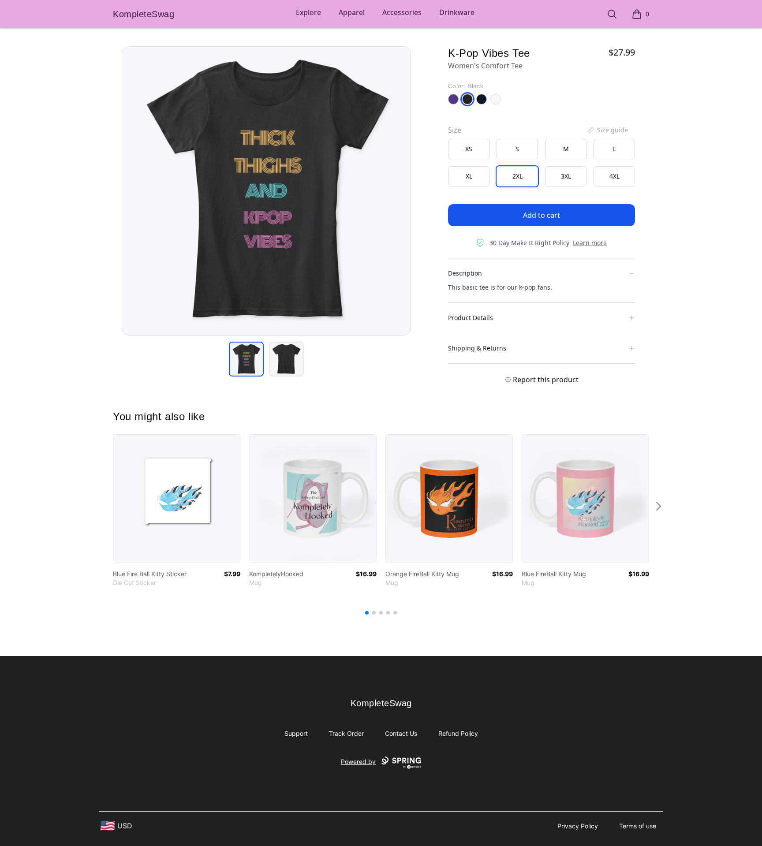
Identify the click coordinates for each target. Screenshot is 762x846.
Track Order (346, 733)
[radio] (468, 149)
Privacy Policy (577, 826)
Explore (308, 12)
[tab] (246, 359)
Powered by (358, 761)
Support (296, 733)
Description (465, 273)
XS (468, 149)
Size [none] (454, 130)
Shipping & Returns (477, 348)
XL (469, 176)
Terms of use (637, 826)
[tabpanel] (266, 190)
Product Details (470, 317)
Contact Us (401, 733)
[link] (176, 498)
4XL (614, 176)
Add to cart (541, 215)
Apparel (352, 12)
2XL (517, 176)
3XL (566, 176)
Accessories (402, 12)
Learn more (590, 243)
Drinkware (456, 12)
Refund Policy (458, 733)
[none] (607, 130)
